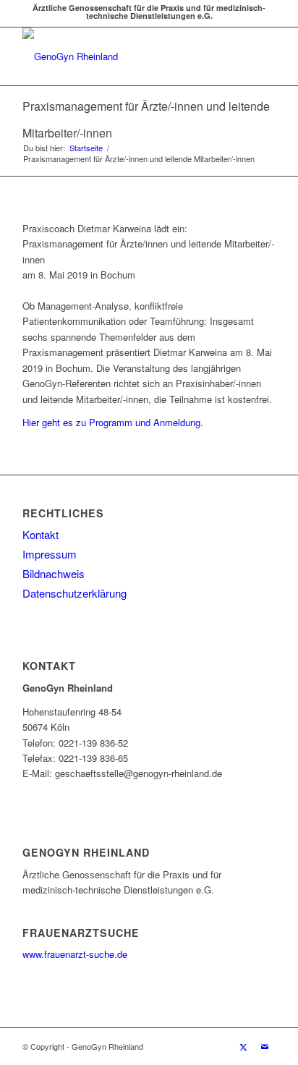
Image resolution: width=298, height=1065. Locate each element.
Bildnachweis (53, 573)
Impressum (49, 553)
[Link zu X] (243, 1046)
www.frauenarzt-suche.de (74, 954)
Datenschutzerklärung (74, 593)
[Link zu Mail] (265, 1046)
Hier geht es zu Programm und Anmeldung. (112, 422)
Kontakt (40, 534)
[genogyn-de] (123, 56)
